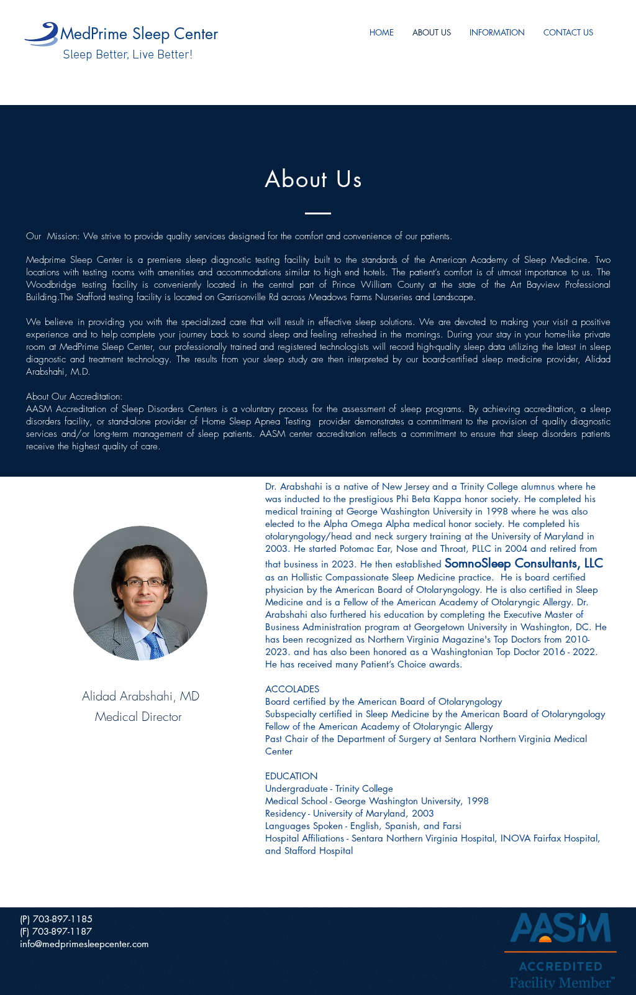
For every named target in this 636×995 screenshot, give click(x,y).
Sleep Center (175, 34)
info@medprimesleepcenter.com (84, 944)
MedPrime (96, 34)
